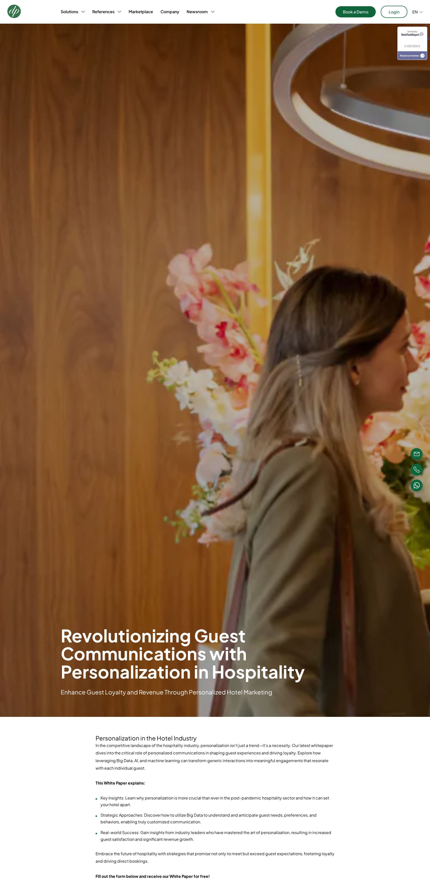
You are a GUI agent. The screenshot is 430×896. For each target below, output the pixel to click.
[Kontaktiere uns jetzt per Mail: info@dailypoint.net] (417, 454)
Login (394, 11)
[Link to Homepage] (14, 11)
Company (170, 11)
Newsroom (197, 11)
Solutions (69, 11)
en (415, 11)
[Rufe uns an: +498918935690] (417, 470)
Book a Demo (355, 11)
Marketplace (141, 11)
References (103, 11)
